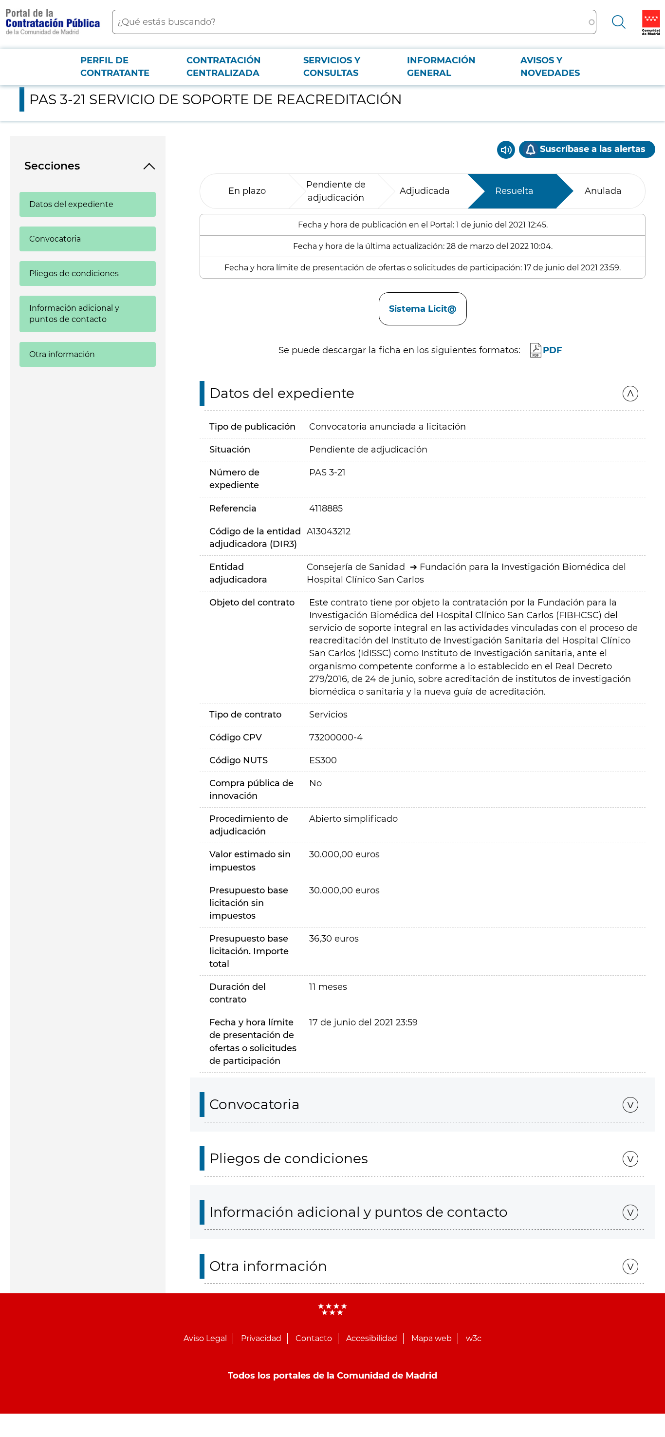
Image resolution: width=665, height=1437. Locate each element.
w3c (473, 1338)
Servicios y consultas (331, 66)
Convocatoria (55, 239)
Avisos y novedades (550, 66)
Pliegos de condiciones (74, 273)
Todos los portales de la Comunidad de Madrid (332, 1375)
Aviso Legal (205, 1338)
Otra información (62, 354)
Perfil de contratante (114, 66)
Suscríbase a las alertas (593, 149)
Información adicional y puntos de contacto (74, 313)
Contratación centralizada (223, 66)
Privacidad (261, 1338)
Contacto (314, 1338)
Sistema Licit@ (423, 308)
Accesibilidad (371, 1338)
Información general (441, 66)
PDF (552, 350)
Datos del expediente (71, 204)
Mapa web (431, 1338)
